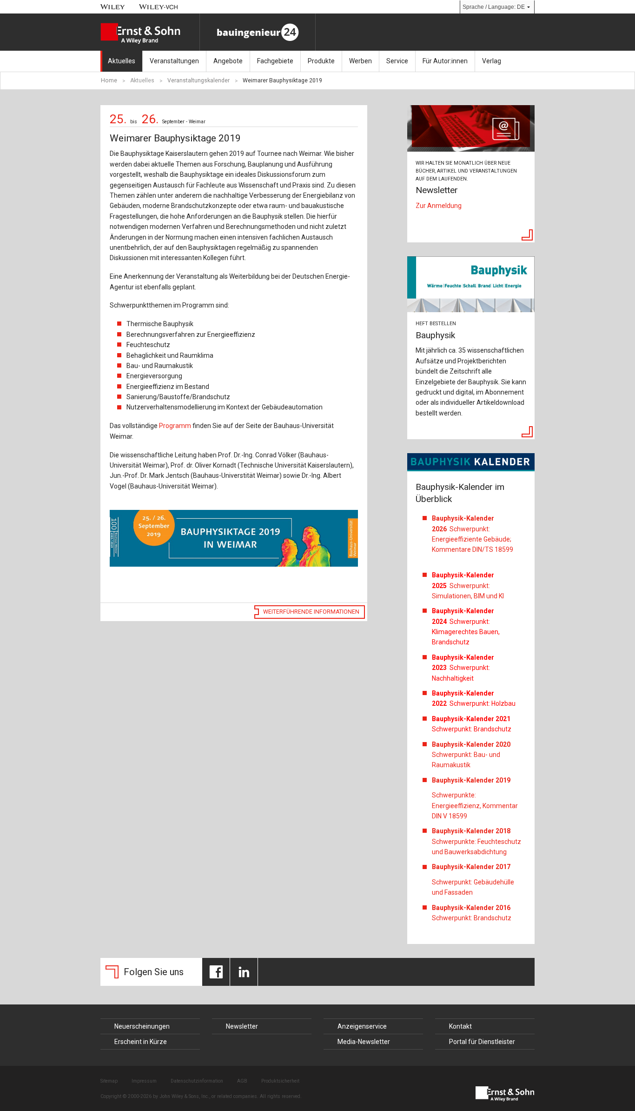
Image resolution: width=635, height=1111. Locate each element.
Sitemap (109, 1081)
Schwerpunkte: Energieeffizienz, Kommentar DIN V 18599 (475, 805)
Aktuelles (121, 61)
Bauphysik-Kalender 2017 (471, 866)
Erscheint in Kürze (140, 1041)
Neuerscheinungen (142, 1026)
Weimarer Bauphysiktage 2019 (282, 80)
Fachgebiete (275, 61)
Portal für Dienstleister (482, 1041)
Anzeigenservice (362, 1026)
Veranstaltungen (174, 61)
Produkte (321, 61)
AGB (242, 1081)
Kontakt (460, 1026)
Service (397, 61)
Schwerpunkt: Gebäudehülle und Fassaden (473, 887)
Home (109, 80)
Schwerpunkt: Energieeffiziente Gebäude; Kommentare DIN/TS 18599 (472, 534)
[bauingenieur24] (257, 32)
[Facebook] (216, 972)
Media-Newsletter (363, 1041)
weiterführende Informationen (311, 612)
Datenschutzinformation (197, 1081)
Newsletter (242, 1026)
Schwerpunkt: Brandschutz (471, 913)
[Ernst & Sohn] (149, 33)
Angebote (228, 61)
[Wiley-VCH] (159, 7)
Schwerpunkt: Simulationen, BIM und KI (468, 585)
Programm (175, 425)
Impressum (144, 1081)
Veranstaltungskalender (198, 80)
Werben (360, 61)
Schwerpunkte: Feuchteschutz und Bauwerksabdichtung (476, 841)
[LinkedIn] (244, 972)
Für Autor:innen (445, 61)
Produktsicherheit (280, 1081)
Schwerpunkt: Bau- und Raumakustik (471, 755)
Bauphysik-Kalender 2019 (471, 780)
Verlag (491, 61)
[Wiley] (112, 7)
